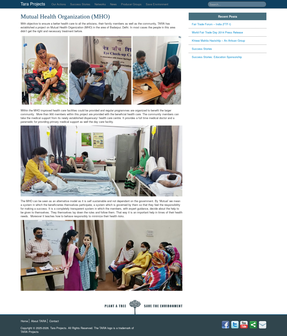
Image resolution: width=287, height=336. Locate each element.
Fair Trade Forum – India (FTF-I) (211, 24)
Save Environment (157, 4)
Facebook (262, 325)
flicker (235, 325)
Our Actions (58, 4)
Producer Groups (131, 4)
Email (225, 325)
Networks (100, 4)
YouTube (244, 325)
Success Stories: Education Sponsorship (217, 57)
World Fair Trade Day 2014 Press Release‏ (217, 32)
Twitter (253, 325)
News (113, 4)
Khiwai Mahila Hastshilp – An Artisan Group (218, 40)
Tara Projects (33, 4)
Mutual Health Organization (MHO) (65, 16)
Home (24, 321)
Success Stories (80, 4)
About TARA (38, 321)
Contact (54, 321)
